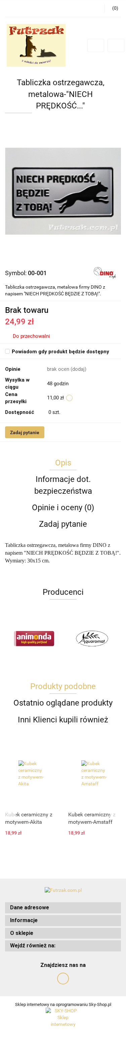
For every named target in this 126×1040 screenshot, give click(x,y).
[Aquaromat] (92, 638)
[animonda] (34, 638)
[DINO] (105, 272)
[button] (63, 907)
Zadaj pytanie (24, 432)
